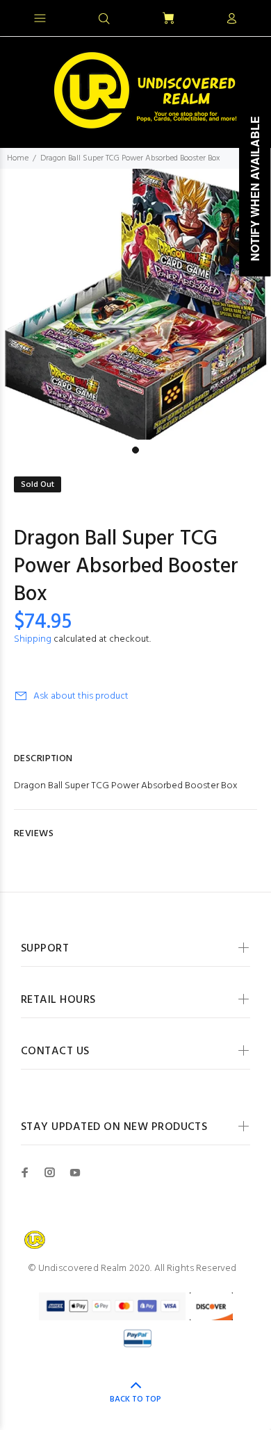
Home (17, 158)
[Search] (104, 19)
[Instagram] (50, 1172)
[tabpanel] (135, 304)
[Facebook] (25, 1172)
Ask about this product (81, 696)
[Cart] (168, 19)
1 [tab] (135, 450)
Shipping (32, 639)
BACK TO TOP (135, 1399)
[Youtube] (75, 1172)
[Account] (231, 19)
